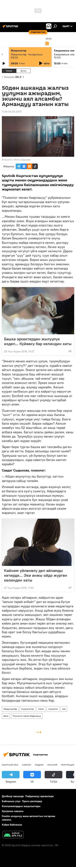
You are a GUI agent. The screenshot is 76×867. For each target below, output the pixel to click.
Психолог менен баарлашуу (27, 716)
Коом (41, 709)
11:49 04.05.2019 (11, 111)
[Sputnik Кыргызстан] (11, 27)
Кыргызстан (27, 709)
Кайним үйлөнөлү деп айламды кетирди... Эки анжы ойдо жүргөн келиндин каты (35, 575)
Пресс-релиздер (32, 801)
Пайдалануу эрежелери (39, 796)
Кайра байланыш (12, 824)
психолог (53, 709)
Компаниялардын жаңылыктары (21, 806)
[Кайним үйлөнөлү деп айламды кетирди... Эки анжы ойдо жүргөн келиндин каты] (38, 542)
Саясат (26, 764)
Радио (39, 764)
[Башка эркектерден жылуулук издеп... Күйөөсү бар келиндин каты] (38, 310)
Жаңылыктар (10, 709)
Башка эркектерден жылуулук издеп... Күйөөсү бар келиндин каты (38, 341)
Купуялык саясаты (12, 811)
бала (6, 716)
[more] (70, 351)
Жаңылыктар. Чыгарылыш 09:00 (26, 56)
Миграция (68, 764)
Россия (52, 764)
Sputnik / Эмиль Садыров (17, 159)
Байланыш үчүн (11, 801)
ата (63, 709)
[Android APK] (13, 835)
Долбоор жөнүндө (13, 796)
